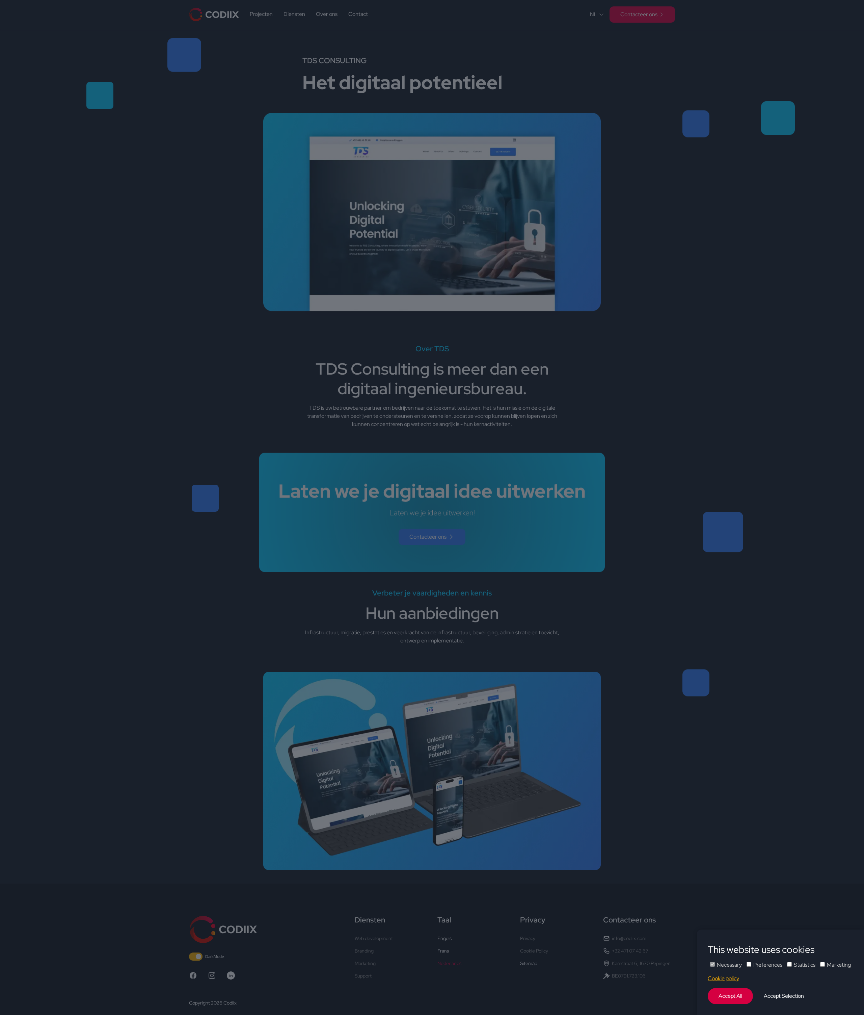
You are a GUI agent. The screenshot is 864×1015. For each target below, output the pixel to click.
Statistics (804, 964)
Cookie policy (723, 978)
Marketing (839, 964)
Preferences (767, 964)
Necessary (729, 964)
